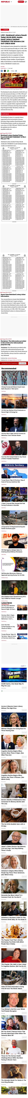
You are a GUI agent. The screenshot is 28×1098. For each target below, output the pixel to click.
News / (2, 26)
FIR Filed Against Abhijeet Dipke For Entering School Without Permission (11, 551)
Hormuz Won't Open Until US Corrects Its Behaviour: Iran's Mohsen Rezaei (13, 434)
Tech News (3, 391)
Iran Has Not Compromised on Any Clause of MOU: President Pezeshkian (13, 458)
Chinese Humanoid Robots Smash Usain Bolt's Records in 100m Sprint (13, 388)
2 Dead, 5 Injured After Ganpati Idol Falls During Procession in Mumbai (13, 504)
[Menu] (26, 2)
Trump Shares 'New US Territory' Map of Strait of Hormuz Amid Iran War (13, 481)
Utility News (3, 68)
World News (3, 414)
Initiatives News (4, 577)
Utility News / (7, 26)
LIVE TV (21, 1)
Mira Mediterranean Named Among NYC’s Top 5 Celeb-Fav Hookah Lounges (13, 597)
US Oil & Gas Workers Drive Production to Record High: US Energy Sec (13, 411)
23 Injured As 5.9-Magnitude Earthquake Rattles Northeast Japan (13, 528)
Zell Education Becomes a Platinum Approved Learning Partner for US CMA (12, 574)
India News (3, 507)
